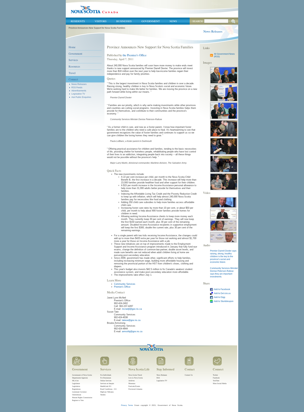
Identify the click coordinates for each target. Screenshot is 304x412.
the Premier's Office (135, 55)
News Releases (212, 31)
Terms (130, 405)
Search (197, 21)
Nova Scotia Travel (135, 375)
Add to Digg (219, 297)
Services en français (107, 383)
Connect (73, 79)
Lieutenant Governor (79, 392)
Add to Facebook (222, 289)
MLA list (75, 381)
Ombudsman (76, 395)
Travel (72, 73)
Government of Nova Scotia (82, 375)
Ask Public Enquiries (81, 97)
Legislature (76, 383)
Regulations (76, 389)
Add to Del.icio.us (222, 293)
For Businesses (105, 378)
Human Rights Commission (82, 397)
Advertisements (78, 90)
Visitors (100, 21)
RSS (158, 378)
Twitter (215, 375)
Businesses (124, 21)
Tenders (103, 395)
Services (73, 60)
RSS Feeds (76, 87)
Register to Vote (78, 400)
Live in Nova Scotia (135, 378)
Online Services (105, 381)
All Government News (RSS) (224, 55)
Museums (131, 383)
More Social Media (219, 383)
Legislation (76, 386)
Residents (78, 21)
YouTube (216, 381)
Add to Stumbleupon (223, 301)
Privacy (124, 405)
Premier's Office (122, 286)
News (173, 21)
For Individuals (105, 375)
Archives (131, 381)
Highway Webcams (107, 392)
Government (150, 21)
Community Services (124, 284)
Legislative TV (78, 94)
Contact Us (189, 375)
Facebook (216, 378)
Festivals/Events (134, 386)
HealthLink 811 (105, 386)
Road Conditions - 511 (108, 389)
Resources (74, 66)
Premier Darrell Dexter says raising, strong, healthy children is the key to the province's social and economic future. (223, 256)
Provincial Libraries (135, 389)
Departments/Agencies (80, 378)
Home (72, 47)
